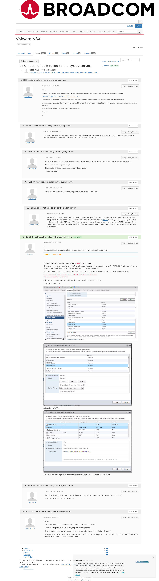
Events (76, 53)
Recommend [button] (133, 80)
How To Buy (28, 557)
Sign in (138, 26)
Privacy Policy (66, 564)
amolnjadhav (30, 528)
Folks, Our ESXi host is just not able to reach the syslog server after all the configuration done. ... (64, 72)
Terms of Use (28, 569)
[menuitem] (131, 25)
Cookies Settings (142, 561)
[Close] (153, 557)
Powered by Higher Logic (80, 580)
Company (27, 555)
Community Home (24, 53)
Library (53, 53)
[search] (139, 32)
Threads (40, 53)
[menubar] (131, 25)
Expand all (106, 61)
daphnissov (30, 142)
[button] (140, 22)
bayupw (30, 254)
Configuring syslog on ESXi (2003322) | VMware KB (60, 96)
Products (27, 548)
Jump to (110, 66)
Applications (28, 550)
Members (89, 53)
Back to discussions (29, 61)
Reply (124, 86)
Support (27, 553)
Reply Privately (133, 86)
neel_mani (28, 97)
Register (130, 26)
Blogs (65, 53)
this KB (105, 220)
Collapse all (115, 61)
